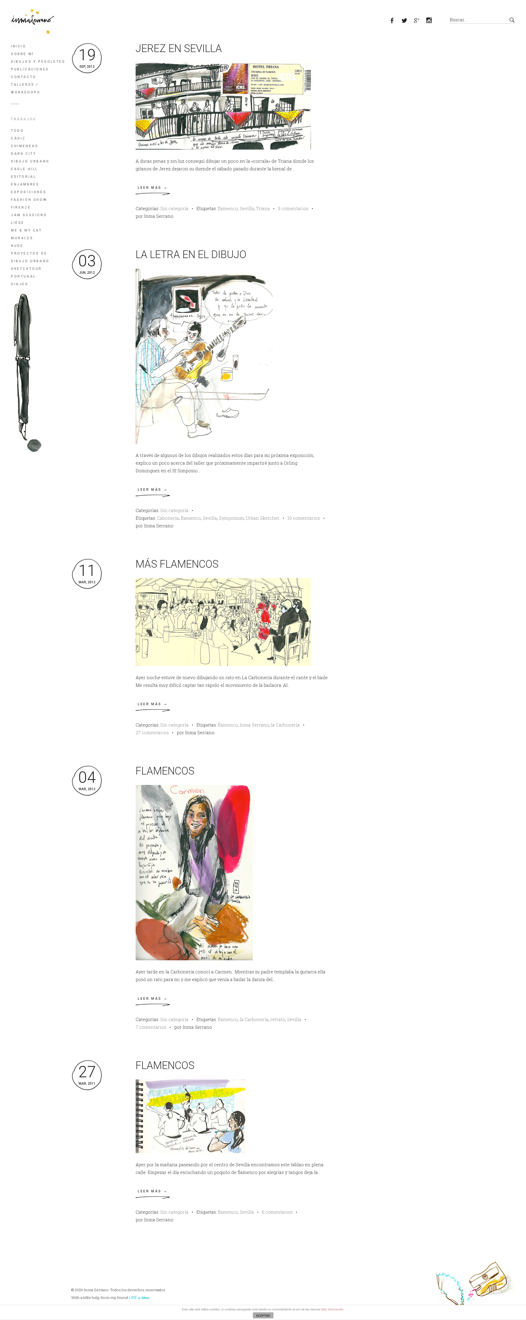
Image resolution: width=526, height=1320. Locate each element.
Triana (263, 208)
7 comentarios (151, 1027)
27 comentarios (152, 732)
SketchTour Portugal (26, 272)
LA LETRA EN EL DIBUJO (191, 254)
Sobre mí (22, 54)
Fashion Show (29, 200)
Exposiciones (28, 192)
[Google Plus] (420, 21)
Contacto (23, 77)
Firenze (21, 207)
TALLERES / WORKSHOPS (25, 88)
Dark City (23, 154)
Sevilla (247, 208)
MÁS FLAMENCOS (177, 564)
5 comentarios (293, 208)
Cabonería (168, 518)
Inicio (18, 46)
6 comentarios (277, 1212)
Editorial (23, 177)
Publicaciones (30, 69)
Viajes (19, 284)
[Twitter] (407, 21)
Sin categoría (174, 208)
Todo (17, 131)
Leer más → (153, 188)
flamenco (228, 208)
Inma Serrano (254, 725)
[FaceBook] (395, 21)
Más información (332, 1309)
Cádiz (18, 138)
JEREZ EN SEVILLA (179, 48)
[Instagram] (432, 21)
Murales (22, 238)
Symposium (231, 518)
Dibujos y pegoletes (38, 62)
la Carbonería (285, 725)
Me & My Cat (26, 230)
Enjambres (25, 184)
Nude (17, 246)
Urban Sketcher (262, 518)
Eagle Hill (24, 169)
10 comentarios (303, 518)
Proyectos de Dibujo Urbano (30, 257)
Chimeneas (24, 146)
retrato (277, 1019)
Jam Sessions (29, 215)
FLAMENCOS (165, 771)
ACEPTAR (263, 1315)
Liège (17, 223)
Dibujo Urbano (30, 161)
